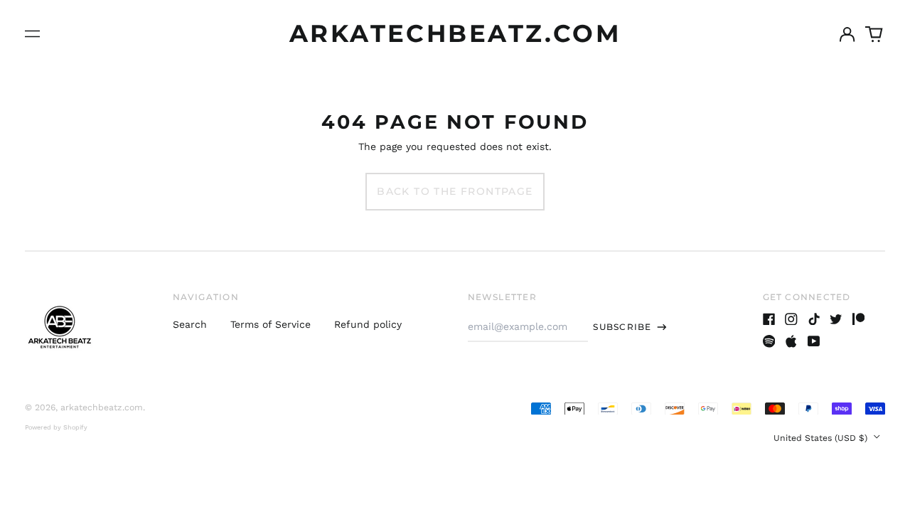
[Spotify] (769, 341)
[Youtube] (814, 341)
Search (190, 324)
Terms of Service (270, 324)
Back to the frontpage (454, 191)
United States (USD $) (822, 438)
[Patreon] (858, 319)
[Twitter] (836, 319)
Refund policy (368, 324)
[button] (874, 34)
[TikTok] (814, 319)
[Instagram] (791, 319)
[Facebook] (769, 319)
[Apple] (791, 341)
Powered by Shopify (56, 427)
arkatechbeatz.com (455, 33)
